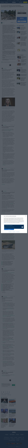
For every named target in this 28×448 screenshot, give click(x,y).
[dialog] (14, 224)
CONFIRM (9, 229)
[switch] (22, 227)
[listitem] (13, 225)
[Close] (25, 216)
